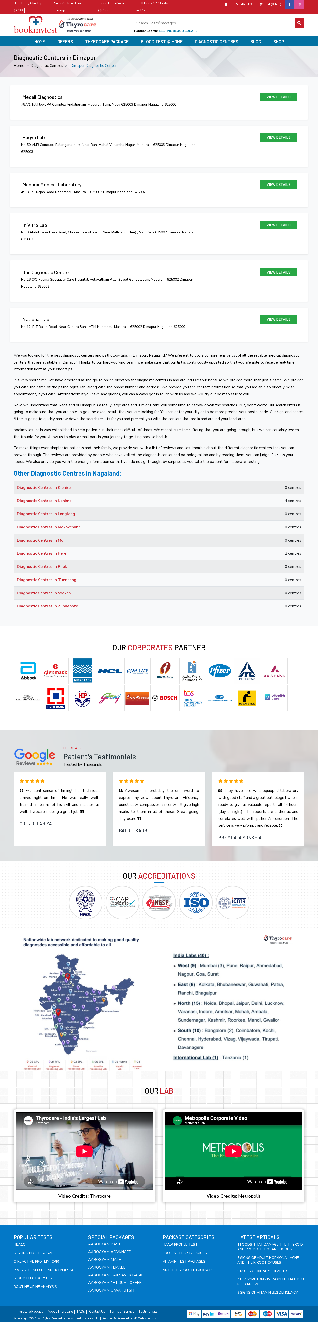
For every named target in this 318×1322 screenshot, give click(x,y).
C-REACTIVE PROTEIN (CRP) (36, 1261)
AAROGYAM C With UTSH (111, 1290)
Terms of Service (121, 1312)
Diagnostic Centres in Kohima (44, 500)
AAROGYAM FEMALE (106, 1267)
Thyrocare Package (107, 41)
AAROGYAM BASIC (105, 1244)
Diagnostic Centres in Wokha (44, 593)
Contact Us (97, 1312)
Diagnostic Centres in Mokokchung (49, 527)
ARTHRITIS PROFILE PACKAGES (188, 1270)
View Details (279, 97)
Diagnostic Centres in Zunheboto (47, 606)
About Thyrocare (60, 1312)
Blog (255, 41)
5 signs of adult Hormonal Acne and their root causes (268, 1260)
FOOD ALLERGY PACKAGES (185, 1253)
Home (39, 41)
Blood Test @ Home (162, 41)
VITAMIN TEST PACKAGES (184, 1261)
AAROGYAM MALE (104, 1259)
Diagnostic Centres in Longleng (46, 514)
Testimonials (148, 1312)
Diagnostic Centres (216, 41)
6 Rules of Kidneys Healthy (262, 1271)
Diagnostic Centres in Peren (43, 553)
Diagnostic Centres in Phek (42, 566)
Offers (65, 41)
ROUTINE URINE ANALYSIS (35, 1286)
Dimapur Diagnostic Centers (94, 65)
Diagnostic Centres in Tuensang (46, 580)
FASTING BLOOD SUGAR (34, 1253)
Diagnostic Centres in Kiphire (44, 487)
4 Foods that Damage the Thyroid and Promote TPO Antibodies (270, 1247)
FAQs (81, 1312)
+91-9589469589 (239, 4)
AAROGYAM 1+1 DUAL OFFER (115, 1282)
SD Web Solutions (144, 1318)
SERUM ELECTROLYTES (33, 1278)
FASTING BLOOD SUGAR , (178, 31)
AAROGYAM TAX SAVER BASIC (115, 1275)
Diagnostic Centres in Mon (41, 540)
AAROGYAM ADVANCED (110, 1251)
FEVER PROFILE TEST (180, 1244)
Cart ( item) (272, 4)
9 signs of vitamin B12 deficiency (267, 1292)
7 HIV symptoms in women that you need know (270, 1281)
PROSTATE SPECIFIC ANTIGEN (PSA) (43, 1270)
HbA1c (19, 1244)
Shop (278, 41)
